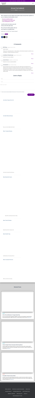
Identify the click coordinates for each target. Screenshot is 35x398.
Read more (29, 317)
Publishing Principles (8, 391)
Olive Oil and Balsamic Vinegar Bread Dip (11, 314)
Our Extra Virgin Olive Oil (8, 100)
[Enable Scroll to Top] (33, 396)
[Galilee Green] (4, 3)
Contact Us (25, 393)
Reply (32, 58)
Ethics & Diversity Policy (26, 391)
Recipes (3, 313)
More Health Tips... (7, 233)
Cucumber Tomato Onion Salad (8, 375)
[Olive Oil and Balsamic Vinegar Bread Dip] (17, 301)
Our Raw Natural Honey (8, 115)
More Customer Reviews (8, 259)
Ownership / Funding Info (11, 393)
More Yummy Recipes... (8, 131)
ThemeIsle (20, 395)
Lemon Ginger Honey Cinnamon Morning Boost (12, 344)
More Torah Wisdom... (7, 220)
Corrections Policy (19, 393)
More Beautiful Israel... (7, 177)
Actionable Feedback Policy (17, 391)
